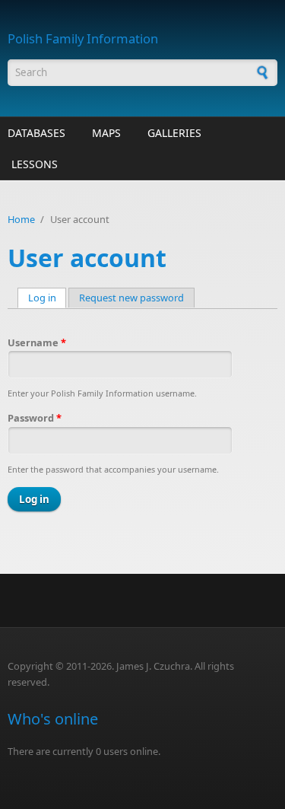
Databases (36, 133)
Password (35, 418)
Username (37, 342)
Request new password (131, 297)
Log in (47, 297)
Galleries (174, 133)
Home (21, 219)
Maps (106, 133)
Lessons (34, 164)
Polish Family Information (83, 38)
